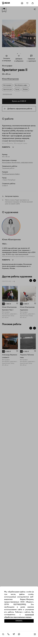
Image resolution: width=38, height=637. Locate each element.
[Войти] (22, 3)
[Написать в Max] (19, 634)
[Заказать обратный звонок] (8, 634)
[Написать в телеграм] (14, 634)
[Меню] (35, 634)
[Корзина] (33, 3)
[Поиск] (3, 634)
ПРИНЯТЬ (19, 621)
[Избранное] (27, 3)
